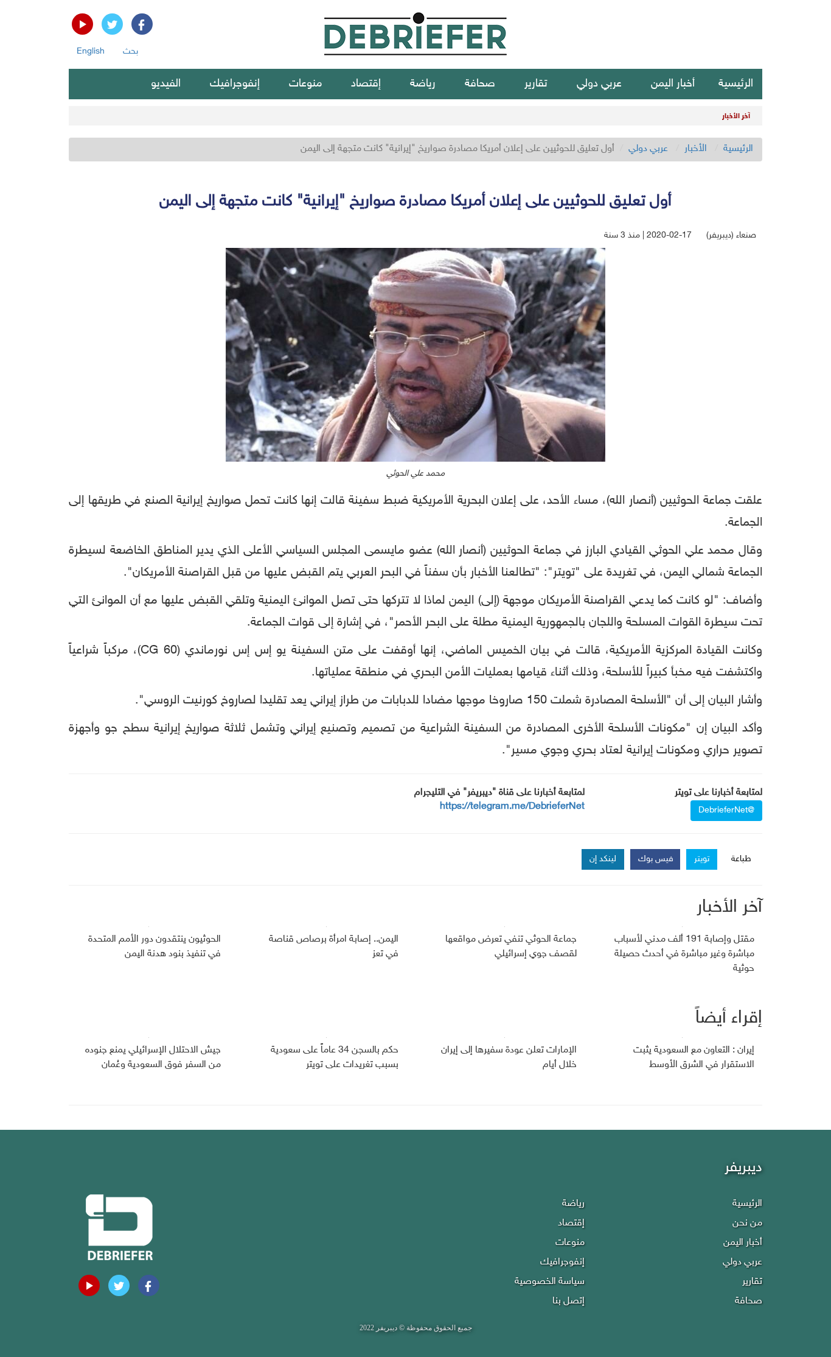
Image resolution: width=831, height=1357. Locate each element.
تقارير (536, 84)
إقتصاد (366, 84)
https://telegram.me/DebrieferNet (512, 806)
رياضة (423, 84)
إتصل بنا (568, 1301)
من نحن (747, 1223)
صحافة (480, 84)
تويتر (701, 859)
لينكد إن (602, 859)
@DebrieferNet (726, 810)
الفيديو (166, 84)
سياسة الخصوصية (550, 1282)
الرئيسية (735, 84)
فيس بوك (655, 859)
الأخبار (695, 149)
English (91, 51)
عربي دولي (599, 84)
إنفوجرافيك (235, 84)
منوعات (305, 84)
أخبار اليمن (673, 84)
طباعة (741, 859)
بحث (130, 51)
